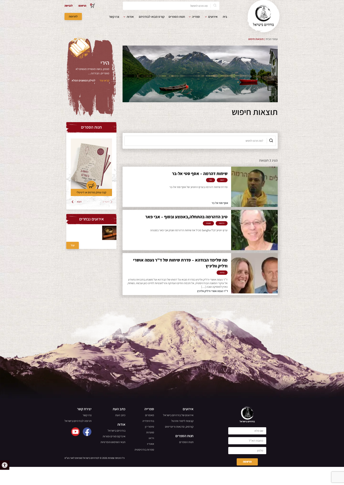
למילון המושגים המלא (83, 80)
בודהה (222, 273)
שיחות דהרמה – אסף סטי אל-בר (200, 173)
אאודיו (150, 444)
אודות (130, 17)
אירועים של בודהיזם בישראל (178, 415)
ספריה (196, 17)
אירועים (213, 17)
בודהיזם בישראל (116, 430)
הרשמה (247, 461)
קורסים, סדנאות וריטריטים (179, 427)
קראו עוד (104, 80)
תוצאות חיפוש (256, 39)
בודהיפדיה (148, 421)
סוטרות (150, 432)
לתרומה (73, 16)
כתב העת (120, 415)
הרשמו (82, 6)
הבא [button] (79, 201)
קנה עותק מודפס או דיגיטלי (91, 192)
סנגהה (208, 223)
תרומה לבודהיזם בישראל (78, 421)
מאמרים (149, 415)
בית (225, 17)
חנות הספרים (177, 17)
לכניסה (68, 6)
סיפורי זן (149, 427)
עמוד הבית (272, 39)
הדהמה (221, 223)
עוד (73, 245)
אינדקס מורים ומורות (114, 436)
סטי (210, 180)
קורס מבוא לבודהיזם (151, 17)
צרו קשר (114, 17)
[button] (4, 465)
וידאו (151, 438)
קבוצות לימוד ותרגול (182, 421)
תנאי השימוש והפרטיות (113, 442)
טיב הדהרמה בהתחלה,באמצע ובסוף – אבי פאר (186, 217)
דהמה (222, 180)
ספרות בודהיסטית (144, 449)
